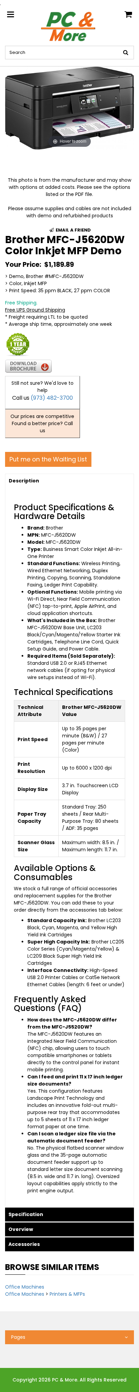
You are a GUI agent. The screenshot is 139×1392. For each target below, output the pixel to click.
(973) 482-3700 (52, 398)
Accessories (24, 1244)
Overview (20, 1229)
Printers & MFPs (67, 1294)
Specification (25, 1214)
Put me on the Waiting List (48, 459)
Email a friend (73, 230)
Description (24, 480)
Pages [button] (18, 1337)
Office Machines (24, 1287)
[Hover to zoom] (69, 107)
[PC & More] (69, 26)
